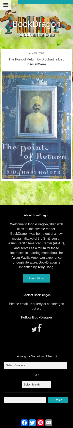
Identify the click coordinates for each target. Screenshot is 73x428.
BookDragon (36, 24)
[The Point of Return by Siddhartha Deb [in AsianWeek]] (36, 178)
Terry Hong (45, 267)
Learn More (36, 278)
